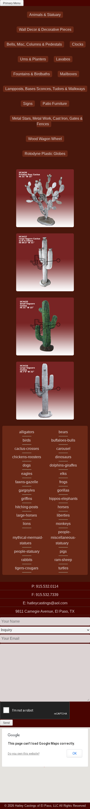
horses (63, 507)
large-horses (26, 515)
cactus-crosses (27, 449)
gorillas (63, 490)
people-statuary (26, 551)
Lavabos (63, 59)
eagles (26, 474)
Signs (28, 104)
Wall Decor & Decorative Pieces (45, 29)
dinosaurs (63, 457)
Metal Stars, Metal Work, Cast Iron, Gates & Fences (47, 121)
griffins (26, 499)
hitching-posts (26, 507)
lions (27, 524)
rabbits (26, 560)
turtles (63, 568)
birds (27, 440)
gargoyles (27, 490)
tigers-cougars (26, 568)
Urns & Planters (33, 59)
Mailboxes (68, 74)
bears (63, 432)
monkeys (63, 524)
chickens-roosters (26, 457)
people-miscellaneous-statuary (63, 537)
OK (74, 753)
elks (63, 474)
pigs (63, 551)
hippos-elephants (63, 499)
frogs (63, 482)
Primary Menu (12, 3)
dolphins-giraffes (63, 465)
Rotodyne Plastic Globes (45, 154)
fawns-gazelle (26, 482)
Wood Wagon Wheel (45, 139)
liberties (63, 515)
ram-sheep (63, 560)
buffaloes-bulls (63, 440)
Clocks (77, 44)
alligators (26, 432)
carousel (63, 449)
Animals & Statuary (45, 15)
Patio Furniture (55, 104)
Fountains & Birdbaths (31, 74)
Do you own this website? (23, 753)
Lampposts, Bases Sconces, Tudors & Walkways (45, 89)
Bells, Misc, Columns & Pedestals (34, 44)
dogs (27, 465)
